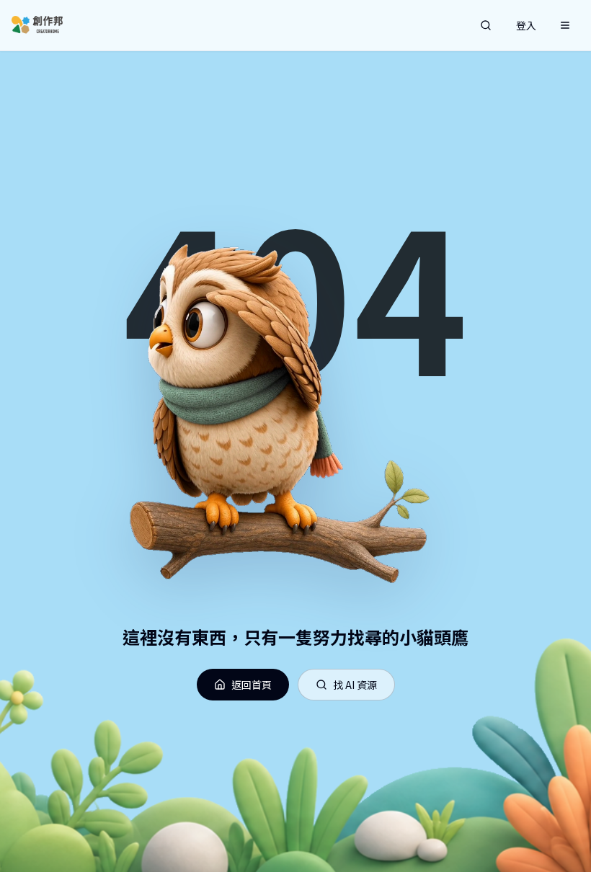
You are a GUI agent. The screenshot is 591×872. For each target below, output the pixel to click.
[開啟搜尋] (486, 25)
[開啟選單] (565, 25)
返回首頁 (251, 684)
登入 (526, 25)
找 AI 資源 (355, 684)
